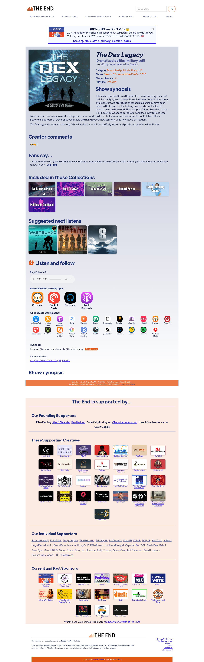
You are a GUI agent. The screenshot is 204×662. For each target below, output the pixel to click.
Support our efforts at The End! (122, 621)
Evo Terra (117, 659)
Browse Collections (164, 639)
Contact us (168, 647)
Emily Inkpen (109, 64)
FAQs (170, 645)
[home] (41, 9)
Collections (82, 177)
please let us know (128, 384)
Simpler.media (98, 659)
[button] (42, 16)
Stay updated (167, 650)
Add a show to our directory (165, 642)
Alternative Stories (127, 64)
